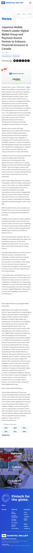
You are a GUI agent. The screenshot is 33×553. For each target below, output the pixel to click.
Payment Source (10, 103)
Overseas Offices (13, 525)
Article (29, 14)
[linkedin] (20, 60)
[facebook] (14, 60)
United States (26, 519)
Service (4, 509)
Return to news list (10, 424)
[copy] (28, 60)
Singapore (26, 516)
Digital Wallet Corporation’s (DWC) (12, 94)
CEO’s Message (13, 512)
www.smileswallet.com (9, 420)
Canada (26, 514)
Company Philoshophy (14, 516)
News (24, 14)
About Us (14, 509)
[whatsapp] (23, 60)
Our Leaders (14, 522)
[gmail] (25, 60)
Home (18, 14)
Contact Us (27, 528)
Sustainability (15, 528)
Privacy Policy (5, 544)
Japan (25, 512)
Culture (26, 526)
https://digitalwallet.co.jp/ (10, 384)
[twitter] (17, 60)
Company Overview (14, 519)
